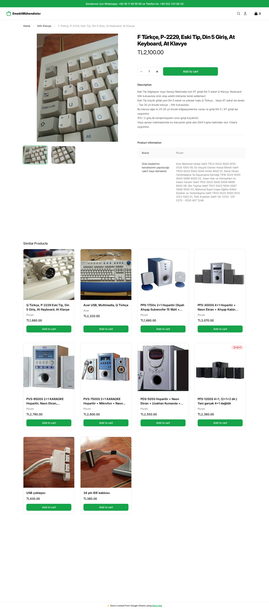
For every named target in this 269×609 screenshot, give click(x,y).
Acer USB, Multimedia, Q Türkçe (105, 305)
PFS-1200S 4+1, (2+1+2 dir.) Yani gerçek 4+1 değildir (217, 401)
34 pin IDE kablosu (96, 493)
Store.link (157, 605)
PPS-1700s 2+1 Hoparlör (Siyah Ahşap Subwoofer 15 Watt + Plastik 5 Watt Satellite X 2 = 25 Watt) (162, 307)
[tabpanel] (77, 88)
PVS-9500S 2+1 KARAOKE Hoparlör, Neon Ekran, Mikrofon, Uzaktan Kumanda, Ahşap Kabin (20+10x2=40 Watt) (46, 401)
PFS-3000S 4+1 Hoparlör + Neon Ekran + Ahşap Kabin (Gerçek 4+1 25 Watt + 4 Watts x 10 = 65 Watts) (219, 307)
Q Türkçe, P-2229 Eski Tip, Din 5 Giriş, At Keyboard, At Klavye (47, 307)
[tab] (35, 155)
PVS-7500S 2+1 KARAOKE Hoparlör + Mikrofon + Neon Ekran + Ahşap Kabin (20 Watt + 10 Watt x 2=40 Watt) (104, 401)
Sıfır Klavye (44, 25)
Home (26, 25)
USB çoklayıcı (35, 493)
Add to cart (56, 328)
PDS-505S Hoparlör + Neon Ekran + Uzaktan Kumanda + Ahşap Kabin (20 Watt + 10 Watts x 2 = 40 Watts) (160, 401)
